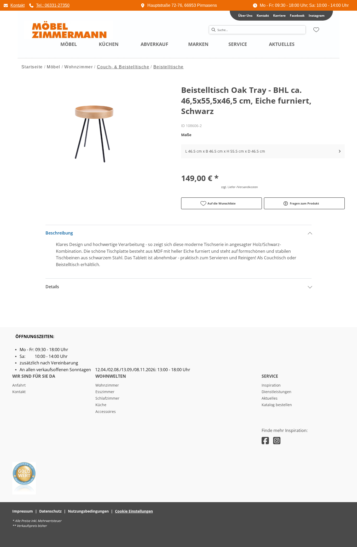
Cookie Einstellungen (134, 511)
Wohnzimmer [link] (107, 385)
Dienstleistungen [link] (276, 391)
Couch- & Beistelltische (123, 67)
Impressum (22, 511)
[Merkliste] (316, 30)
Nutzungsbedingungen (88, 511)
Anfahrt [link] (19, 385)
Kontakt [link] (263, 15)
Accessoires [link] (105, 411)
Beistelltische (168, 67)
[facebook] (265, 440)
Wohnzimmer (78, 67)
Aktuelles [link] (270, 398)
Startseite (32, 67)
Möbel (53, 67)
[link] (14, 5)
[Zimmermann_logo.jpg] (68, 30)
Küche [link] (100, 404)
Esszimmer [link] (104, 391)
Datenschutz (50, 511)
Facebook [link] (297, 15)
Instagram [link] (317, 15)
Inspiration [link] (271, 385)
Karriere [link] (279, 15)
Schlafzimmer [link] (107, 398)
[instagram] (276, 440)
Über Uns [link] (245, 15)
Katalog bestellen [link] (277, 404)
